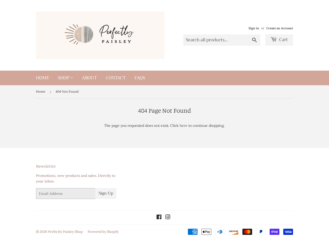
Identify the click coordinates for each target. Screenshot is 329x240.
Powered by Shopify (103, 231)
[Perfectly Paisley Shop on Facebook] (159, 217)
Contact (116, 78)
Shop (64, 78)
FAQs (139, 78)
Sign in (254, 28)
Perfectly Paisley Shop (65, 231)
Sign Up (106, 193)
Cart (283, 39)
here (183, 125)
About (89, 78)
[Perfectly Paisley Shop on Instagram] (167, 217)
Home (42, 78)
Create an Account (279, 28)
